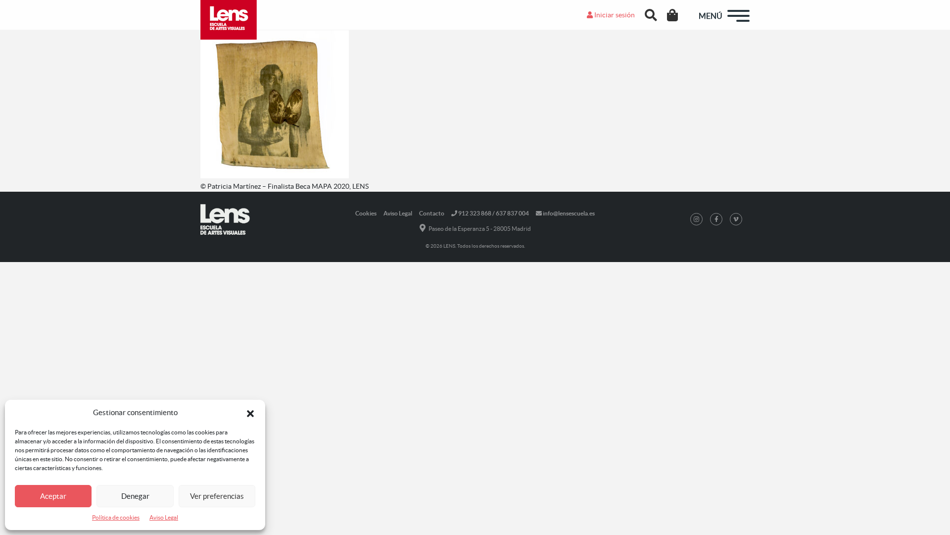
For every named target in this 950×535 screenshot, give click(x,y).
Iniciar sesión (614, 15)
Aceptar (53, 496)
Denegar (135, 496)
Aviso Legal (163, 517)
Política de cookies (116, 517)
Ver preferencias (217, 496)
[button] (250, 413)
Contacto (431, 213)
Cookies (366, 213)
